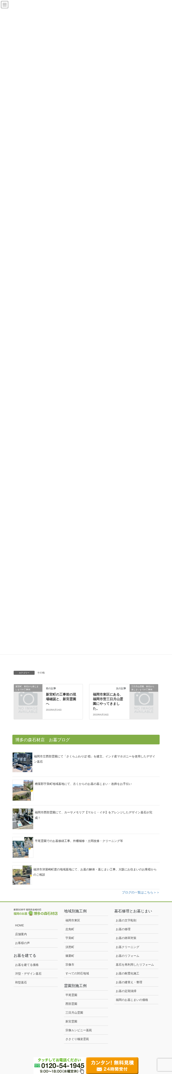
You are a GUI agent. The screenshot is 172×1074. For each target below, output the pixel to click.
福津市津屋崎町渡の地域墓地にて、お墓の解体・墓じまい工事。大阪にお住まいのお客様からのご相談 (95, 872)
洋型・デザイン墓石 (28, 973)
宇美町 (69, 938)
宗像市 (69, 964)
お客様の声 (22, 943)
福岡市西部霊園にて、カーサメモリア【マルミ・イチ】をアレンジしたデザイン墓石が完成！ (93, 815)
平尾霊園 (71, 995)
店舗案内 (21, 934)
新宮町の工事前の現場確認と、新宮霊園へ (61, 699)
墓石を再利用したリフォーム (135, 964)
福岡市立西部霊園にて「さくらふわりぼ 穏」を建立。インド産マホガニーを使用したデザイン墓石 (94, 759)
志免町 (69, 929)
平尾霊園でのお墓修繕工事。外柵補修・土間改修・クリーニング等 (79, 841)
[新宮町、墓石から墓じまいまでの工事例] (28, 692)
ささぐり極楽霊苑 (77, 1039)
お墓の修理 (123, 929)
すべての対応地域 (77, 973)
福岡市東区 (72, 920)
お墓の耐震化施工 (127, 973)
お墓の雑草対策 (126, 938)
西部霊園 (71, 1003)
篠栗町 (69, 955)
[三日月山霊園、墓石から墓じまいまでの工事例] (144, 692)
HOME (19, 925)
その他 (41, 672)
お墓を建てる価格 (27, 964)
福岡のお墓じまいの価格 (132, 999)
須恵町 (69, 947)
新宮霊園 (71, 1021)
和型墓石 (21, 982)
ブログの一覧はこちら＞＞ (141, 892)
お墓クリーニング (127, 947)
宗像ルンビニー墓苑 (78, 1030)
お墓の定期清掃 (126, 991)
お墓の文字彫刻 (126, 920)
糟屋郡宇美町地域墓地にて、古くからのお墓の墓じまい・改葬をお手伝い (83, 783)
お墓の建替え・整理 (129, 982)
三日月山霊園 (74, 1012)
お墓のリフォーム (127, 955)
